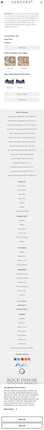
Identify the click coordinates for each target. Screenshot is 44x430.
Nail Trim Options (22, 237)
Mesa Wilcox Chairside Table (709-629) (22, 146)
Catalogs (22, 220)
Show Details (9, 409)
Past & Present (22, 335)
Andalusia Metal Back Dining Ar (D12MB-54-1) (22, 175)
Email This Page (22, 94)
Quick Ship (22, 198)
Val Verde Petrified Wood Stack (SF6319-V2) (22, 150)
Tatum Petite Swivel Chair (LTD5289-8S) (22, 133)
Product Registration (22, 286)
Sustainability (22, 344)
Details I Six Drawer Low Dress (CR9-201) (22, 142)
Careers (22, 318)
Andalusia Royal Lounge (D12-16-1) (21, 171)
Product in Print (22, 260)
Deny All (22, 426)
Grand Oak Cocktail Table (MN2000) (22, 154)
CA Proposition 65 (22, 274)
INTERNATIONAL (22, 309)
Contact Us (22, 323)
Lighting (21, 207)
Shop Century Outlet (22, 211)
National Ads (22, 256)
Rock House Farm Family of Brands (22, 348)
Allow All (22, 419)
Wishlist (22, 241)
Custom (22, 225)
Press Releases (22, 264)
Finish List (22, 233)
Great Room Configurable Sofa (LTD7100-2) (22, 121)
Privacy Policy (22, 291)
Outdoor (21, 203)
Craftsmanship (22, 339)
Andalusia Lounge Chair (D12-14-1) (22, 167)
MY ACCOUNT (22, 301)
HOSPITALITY (22, 305)
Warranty (22, 295)
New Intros (22, 194)
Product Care (22, 282)
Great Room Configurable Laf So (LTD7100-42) (22, 125)
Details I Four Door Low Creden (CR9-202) (21, 137)
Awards (22, 252)
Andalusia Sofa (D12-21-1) (22, 163)
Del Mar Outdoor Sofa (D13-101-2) (22, 158)
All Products (22, 186)
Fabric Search (22, 229)
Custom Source (22, 190)
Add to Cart (21, 47)
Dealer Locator (22, 327)
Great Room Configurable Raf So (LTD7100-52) (22, 129)
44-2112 (9, 88)
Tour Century (22, 331)
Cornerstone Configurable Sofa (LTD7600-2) (22, 116)
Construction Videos (22, 278)
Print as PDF (21, 100)
